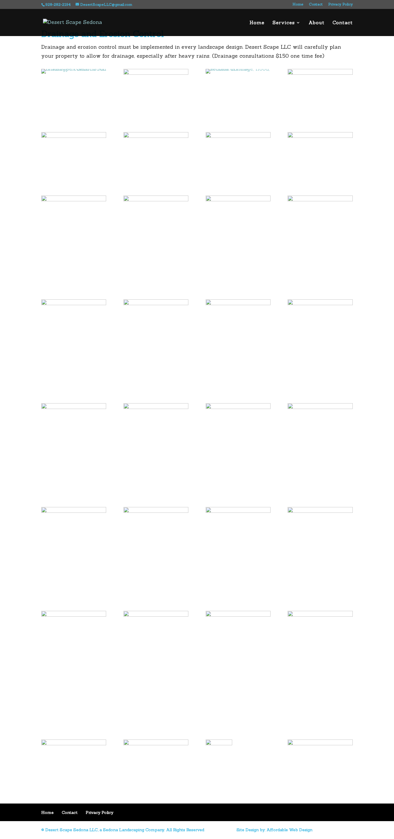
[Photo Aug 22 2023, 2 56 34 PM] (238, 199)
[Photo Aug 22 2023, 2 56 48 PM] (73, 303)
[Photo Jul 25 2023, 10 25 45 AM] (238, 511)
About (316, 22)
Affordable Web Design (289, 829)
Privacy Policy (340, 4)
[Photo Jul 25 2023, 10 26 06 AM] (320, 511)
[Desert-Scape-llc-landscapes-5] (320, 136)
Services (284, 22)
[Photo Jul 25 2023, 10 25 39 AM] (155, 511)
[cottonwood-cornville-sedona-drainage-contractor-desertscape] (73, 136)
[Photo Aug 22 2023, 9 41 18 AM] (155, 303)
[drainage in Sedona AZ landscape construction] (73, 68)
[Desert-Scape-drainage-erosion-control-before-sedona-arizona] (320, 73)
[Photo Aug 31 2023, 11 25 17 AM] (238, 303)
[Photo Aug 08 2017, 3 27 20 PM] (73, 199)
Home (297, 4)
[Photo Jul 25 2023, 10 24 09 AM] (73, 407)
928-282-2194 (58, 4)
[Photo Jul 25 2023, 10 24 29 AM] (238, 407)
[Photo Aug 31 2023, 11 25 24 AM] (320, 303)
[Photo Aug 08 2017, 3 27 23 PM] (155, 199)
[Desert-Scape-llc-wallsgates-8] (238, 136)
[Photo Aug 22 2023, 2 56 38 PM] (320, 199)
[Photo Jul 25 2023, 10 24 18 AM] (155, 407)
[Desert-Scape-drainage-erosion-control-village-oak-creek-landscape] (155, 73)
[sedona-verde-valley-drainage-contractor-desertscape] (155, 136)
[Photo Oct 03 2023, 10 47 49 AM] (238, 614)
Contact (316, 4)
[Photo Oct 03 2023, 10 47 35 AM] (73, 614)
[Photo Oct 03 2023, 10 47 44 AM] (155, 614)
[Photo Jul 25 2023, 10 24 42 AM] (320, 407)
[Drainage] (238, 68)
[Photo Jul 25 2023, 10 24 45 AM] (73, 511)
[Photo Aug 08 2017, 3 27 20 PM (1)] (320, 614)
